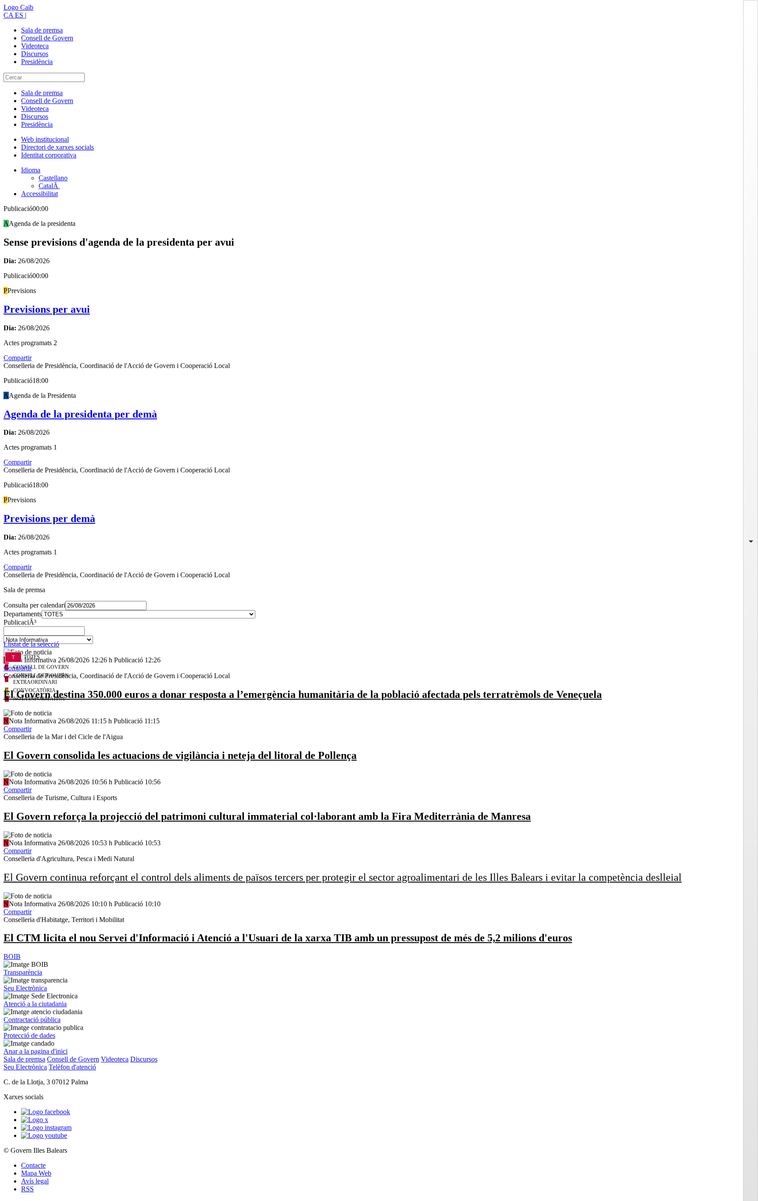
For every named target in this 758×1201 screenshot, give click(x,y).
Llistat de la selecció (31, 644)
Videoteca (35, 46)
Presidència (37, 61)
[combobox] (379, 633)
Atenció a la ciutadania (35, 1004)
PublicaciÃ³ (20, 622)
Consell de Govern (47, 38)
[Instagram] (46, 1127)
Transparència (23, 972)
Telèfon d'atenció (72, 1067)
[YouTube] (44, 1135)
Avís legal (35, 1181)
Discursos (34, 53)
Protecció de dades (29, 1035)
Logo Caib (18, 7)
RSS (27, 1189)
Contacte (33, 1165)
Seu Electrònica (25, 988)
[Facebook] (45, 1111)
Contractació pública (32, 1019)
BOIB (12, 956)
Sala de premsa (42, 30)
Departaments (23, 614)
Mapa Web (36, 1173)
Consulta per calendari (34, 605)
